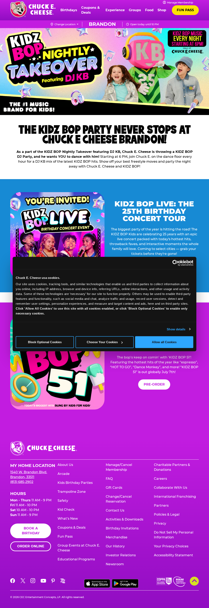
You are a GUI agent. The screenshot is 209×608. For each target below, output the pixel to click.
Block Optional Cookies (45, 342)
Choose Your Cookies (102, 342)
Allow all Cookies (164, 342)
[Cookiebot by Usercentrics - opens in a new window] (175, 263)
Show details (176, 329)
